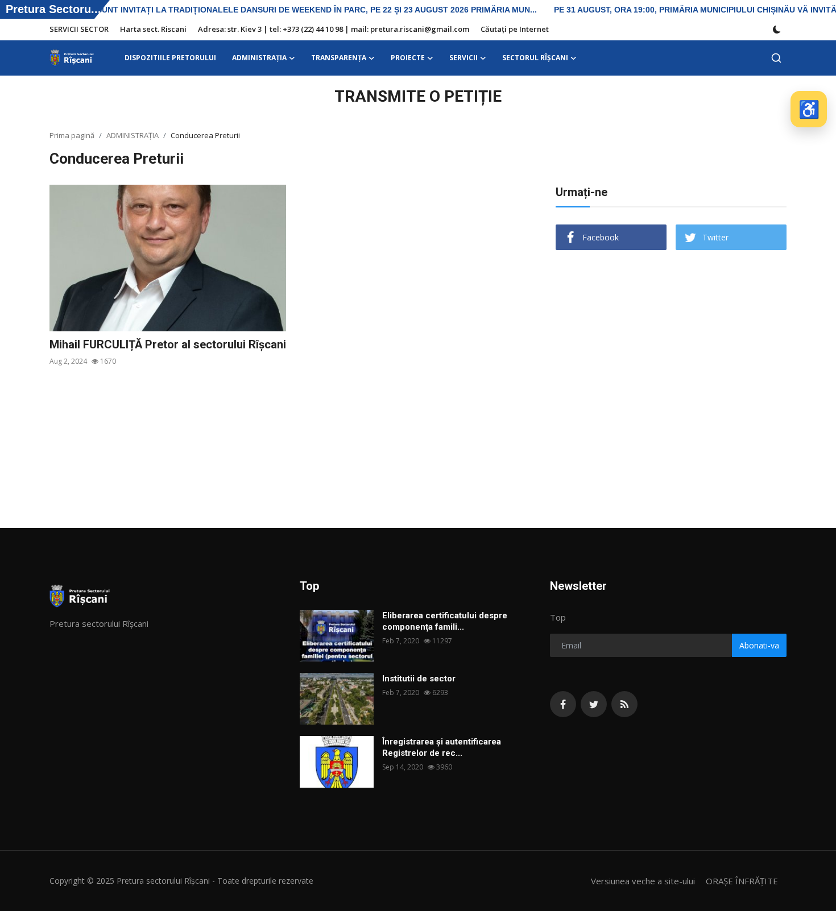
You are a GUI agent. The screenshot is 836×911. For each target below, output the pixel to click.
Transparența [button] (338, 58)
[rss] (624, 704)
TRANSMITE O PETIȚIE (418, 96)
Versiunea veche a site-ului (643, 881)
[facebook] (563, 704)
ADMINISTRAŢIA (132, 135)
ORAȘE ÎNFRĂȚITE (742, 881)
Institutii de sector (419, 678)
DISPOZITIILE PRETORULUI (170, 58)
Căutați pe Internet (515, 29)
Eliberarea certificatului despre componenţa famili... (444, 621)
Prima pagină (71, 135)
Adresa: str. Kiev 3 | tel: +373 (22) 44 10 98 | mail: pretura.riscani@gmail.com (333, 29)
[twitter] (594, 704)
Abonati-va (759, 645)
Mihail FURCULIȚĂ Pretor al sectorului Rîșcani (167, 344)
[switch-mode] (777, 30)
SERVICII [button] (463, 58)
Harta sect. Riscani (153, 29)
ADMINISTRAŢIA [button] (259, 58)
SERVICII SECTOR (79, 29)
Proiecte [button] (408, 58)
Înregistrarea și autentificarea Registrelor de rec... (441, 747)
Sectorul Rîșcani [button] (535, 58)
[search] (776, 58)
